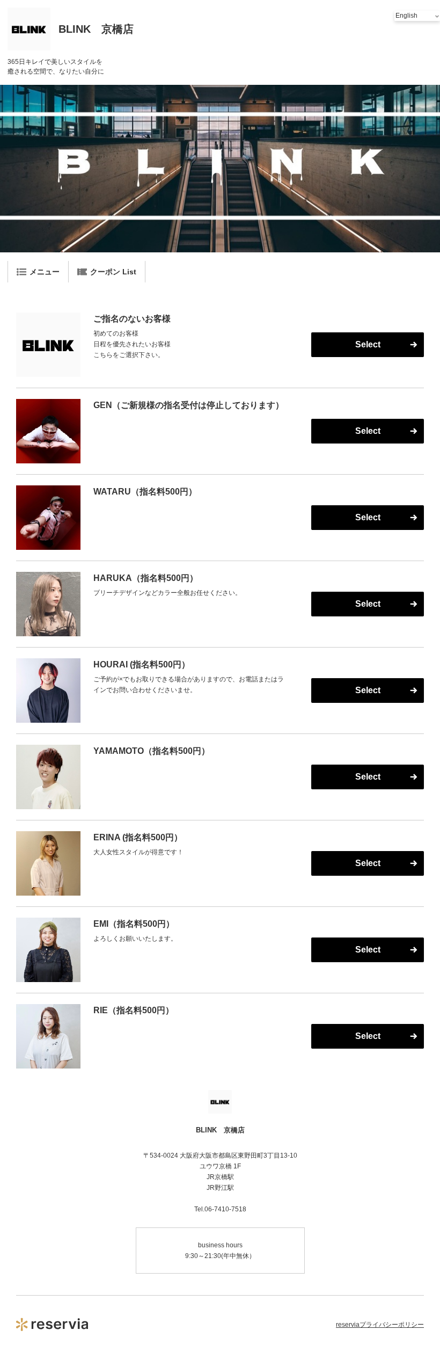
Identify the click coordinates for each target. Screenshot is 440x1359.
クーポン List (113, 271)
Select (367, 344)
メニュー (45, 271)
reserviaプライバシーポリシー (380, 1324)
